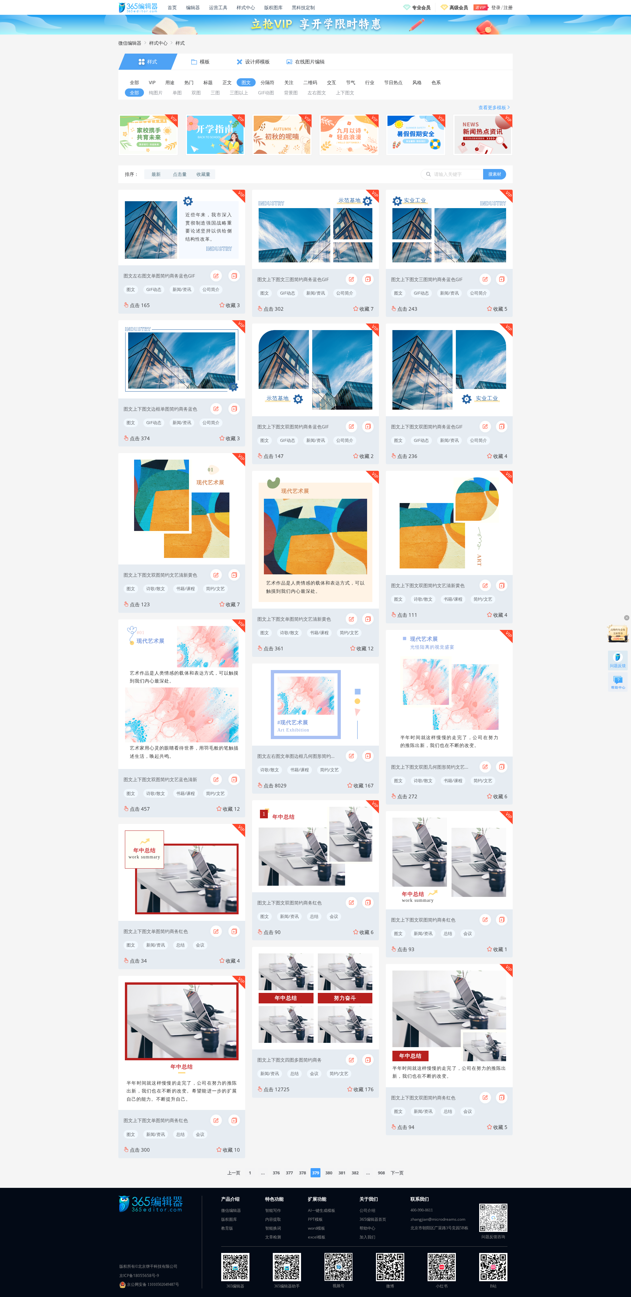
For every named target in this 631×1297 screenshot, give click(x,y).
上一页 (233, 1173)
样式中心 (246, 7)
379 (315, 1173)
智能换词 (273, 1228)
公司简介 (211, 289)
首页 (172, 7)
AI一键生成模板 (321, 1210)
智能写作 (273, 1210)
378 (302, 1173)
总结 (180, 945)
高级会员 (459, 7)
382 (355, 1173)
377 (289, 1173)
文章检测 (273, 1237)
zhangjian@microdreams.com (437, 1219)
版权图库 (273, 7)
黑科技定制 (303, 7)
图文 (131, 289)
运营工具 (218, 7)
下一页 (397, 1173)
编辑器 (193, 7)
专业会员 (421, 7)
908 (381, 1173)
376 (276, 1173)
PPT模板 (315, 1219)
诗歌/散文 (155, 588)
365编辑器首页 (373, 1219)
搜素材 (494, 174)
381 (342, 1173)
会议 (200, 945)
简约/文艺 (215, 588)
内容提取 (273, 1219)
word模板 (316, 1228)
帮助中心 (367, 1228)
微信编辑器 (129, 43)
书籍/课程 (185, 588)
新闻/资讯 (182, 289)
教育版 (227, 1228)
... (263, 1173)
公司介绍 (367, 1210)
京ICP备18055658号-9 (139, 1275)
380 (328, 1173)
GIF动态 (153, 289)
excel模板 (316, 1237)
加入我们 (367, 1237)
